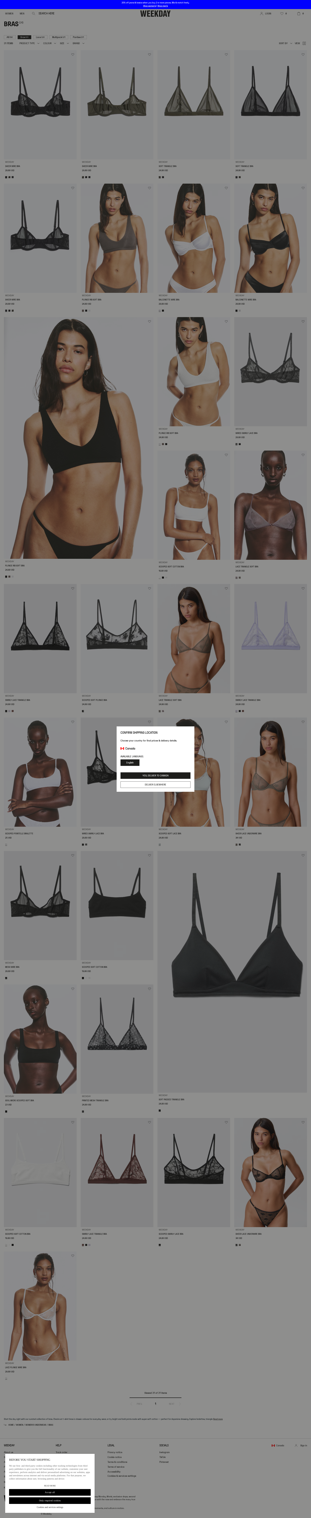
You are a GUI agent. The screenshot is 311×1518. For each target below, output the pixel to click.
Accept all (50, 1492)
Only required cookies (50, 1500)
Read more (50, 1486)
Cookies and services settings (50, 1507)
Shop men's (163, 6)
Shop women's (149, 6)
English (130, 762)
